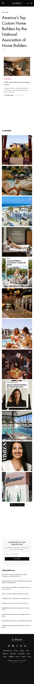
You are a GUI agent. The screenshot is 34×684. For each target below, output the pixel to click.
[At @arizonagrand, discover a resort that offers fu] (17, 180)
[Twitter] (17, 646)
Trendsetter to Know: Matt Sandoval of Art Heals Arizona (16, 598)
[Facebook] (12, 646)
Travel (27, 651)
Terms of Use (23, 660)
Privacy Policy (16, 660)
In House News (7, 78)
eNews (16, 651)
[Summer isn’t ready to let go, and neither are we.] (17, 211)
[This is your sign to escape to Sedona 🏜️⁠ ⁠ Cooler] (17, 150)
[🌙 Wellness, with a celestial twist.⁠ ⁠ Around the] (17, 272)
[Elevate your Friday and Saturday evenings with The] (17, 303)
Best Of (17, 656)
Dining (22, 651)
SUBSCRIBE (17, 559)
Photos (24, 656)
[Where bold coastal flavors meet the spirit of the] (17, 364)
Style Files (13, 653)
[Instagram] (8, 646)
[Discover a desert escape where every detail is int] (17, 242)
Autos (28, 653)
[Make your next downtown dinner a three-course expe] (17, 487)
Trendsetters (21, 653)
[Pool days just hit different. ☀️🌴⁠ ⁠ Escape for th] (17, 425)
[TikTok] (21, 646)
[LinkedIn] (25, 646)
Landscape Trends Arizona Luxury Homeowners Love (15, 603)
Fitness (5, 656)
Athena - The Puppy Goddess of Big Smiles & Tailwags (15, 594)
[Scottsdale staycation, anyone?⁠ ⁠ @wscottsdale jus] (17, 334)
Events (29, 656)
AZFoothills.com (8, 570)
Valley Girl (5, 653)
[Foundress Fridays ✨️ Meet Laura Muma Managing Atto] (17, 456)
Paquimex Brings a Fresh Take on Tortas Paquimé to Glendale (17, 621)
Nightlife (11, 656)
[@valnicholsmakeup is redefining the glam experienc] (17, 395)
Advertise (10, 660)
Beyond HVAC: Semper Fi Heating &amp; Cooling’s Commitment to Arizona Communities (14, 575)
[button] (3, 3)
